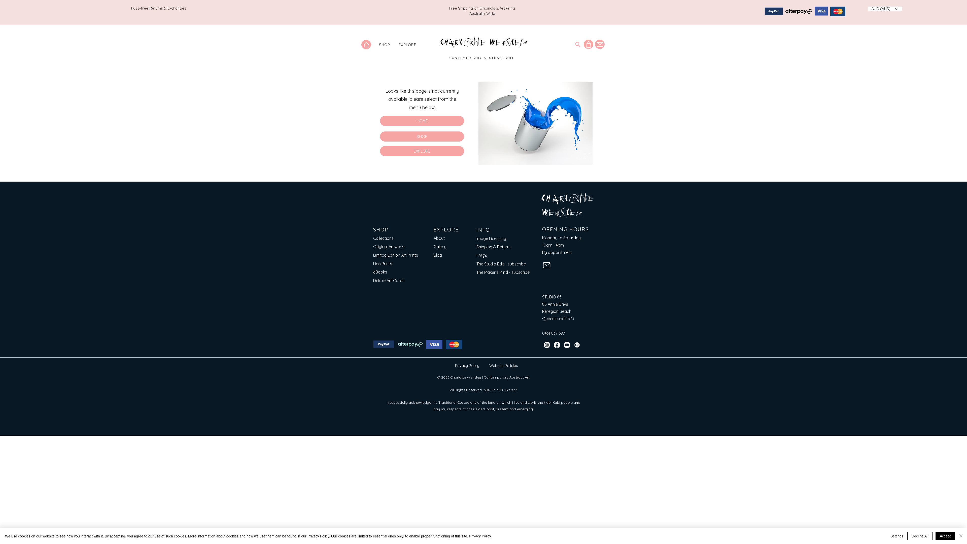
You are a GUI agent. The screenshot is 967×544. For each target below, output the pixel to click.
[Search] (577, 44)
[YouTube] (567, 345)
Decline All (920, 535)
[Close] (961, 536)
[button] (384, 45)
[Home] (366, 44)
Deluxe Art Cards (388, 280)
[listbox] (885, 9)
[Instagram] (547, 345)
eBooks (380, 272)
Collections (383, 238)
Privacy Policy (467, 365)
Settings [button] (896, 535)
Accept (945, 535)
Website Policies (503, 365)
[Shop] (588, 44)
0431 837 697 (553, 333)
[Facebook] (557, 345)
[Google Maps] (577, 345)
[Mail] (600, 44)
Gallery (440, 246)
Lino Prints (382, 263)
